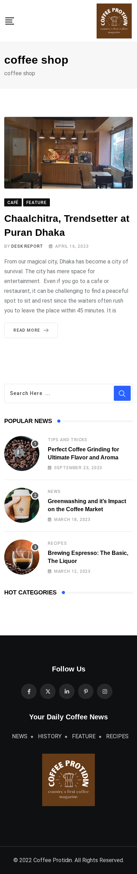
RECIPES (57, 543)
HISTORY (49, 736)
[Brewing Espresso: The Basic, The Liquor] (21, 557)
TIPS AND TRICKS (67, 439)
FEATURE (84, 736)
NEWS (54, 491)
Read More (26, 330)
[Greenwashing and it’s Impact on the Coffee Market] (21, 505)
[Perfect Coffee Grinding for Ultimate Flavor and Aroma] (21, 453)
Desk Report (27, 246)
